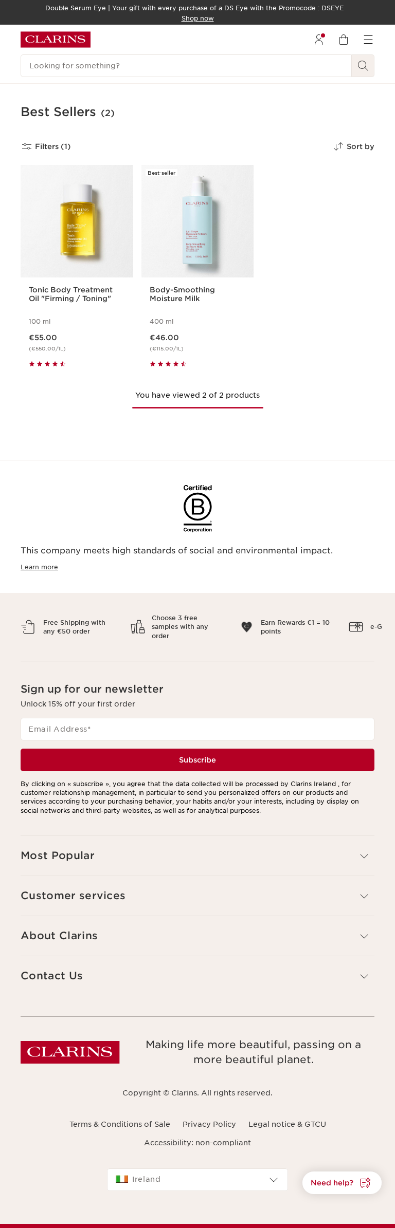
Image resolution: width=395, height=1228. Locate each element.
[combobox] (197, 1179)
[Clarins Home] (56, 39)
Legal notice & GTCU (287, 1124)
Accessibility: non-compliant (197, 1143)
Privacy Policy (209, 1124)
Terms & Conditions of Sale (119, 1124)
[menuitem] (319, 39)
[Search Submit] (363, 65)
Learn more (39, 567)
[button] (342, 1182)
